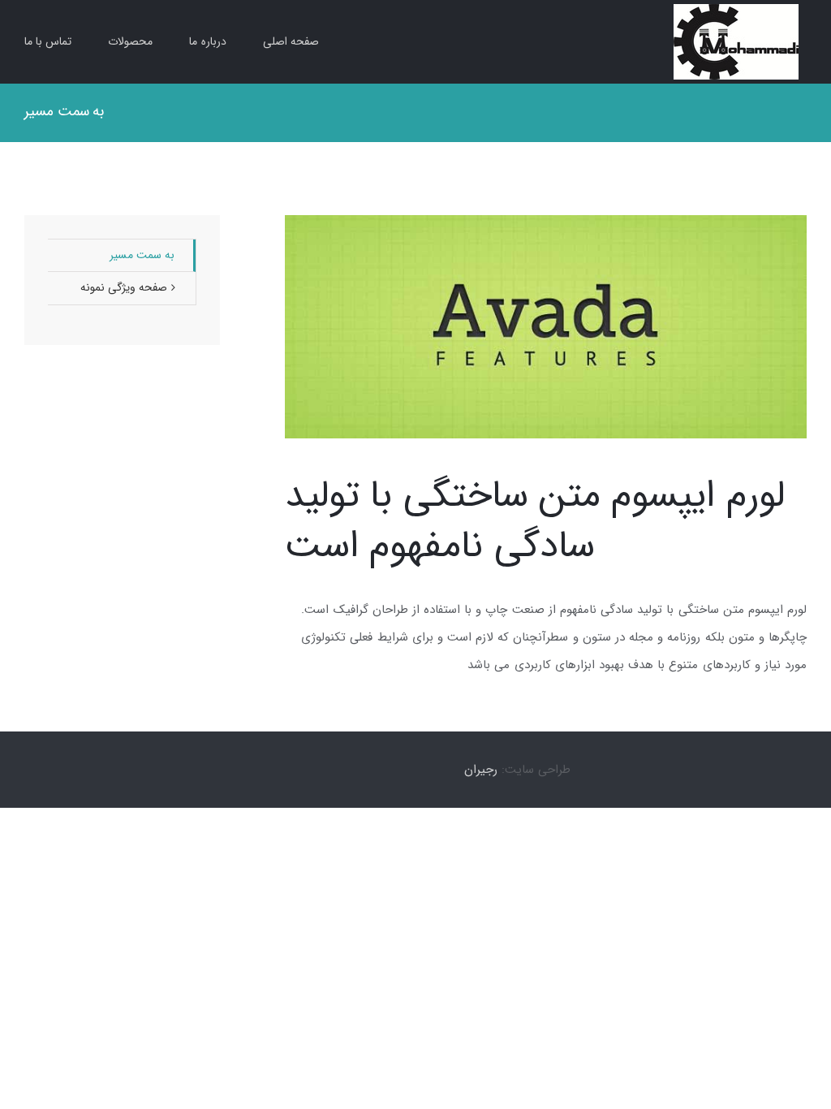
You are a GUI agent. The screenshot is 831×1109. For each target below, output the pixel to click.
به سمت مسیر (142, 255)
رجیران (480, 769)
